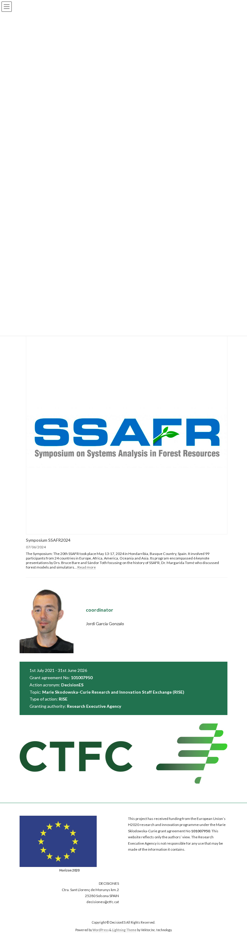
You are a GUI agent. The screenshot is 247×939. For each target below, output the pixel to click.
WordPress (100, 930)
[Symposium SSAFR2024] (126, 434)
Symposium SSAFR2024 (48, 540)
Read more (86, 567)
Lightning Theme (124, 930)
